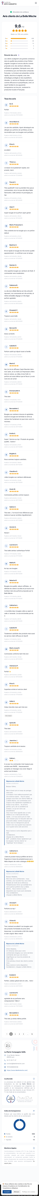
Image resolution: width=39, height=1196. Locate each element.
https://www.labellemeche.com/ (17, 1070)
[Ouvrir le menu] (35, 3)
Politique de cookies (28, 1192)
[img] (19, 55)
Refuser (16, 1192)
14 (32, 1034)
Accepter (7, 1192)
